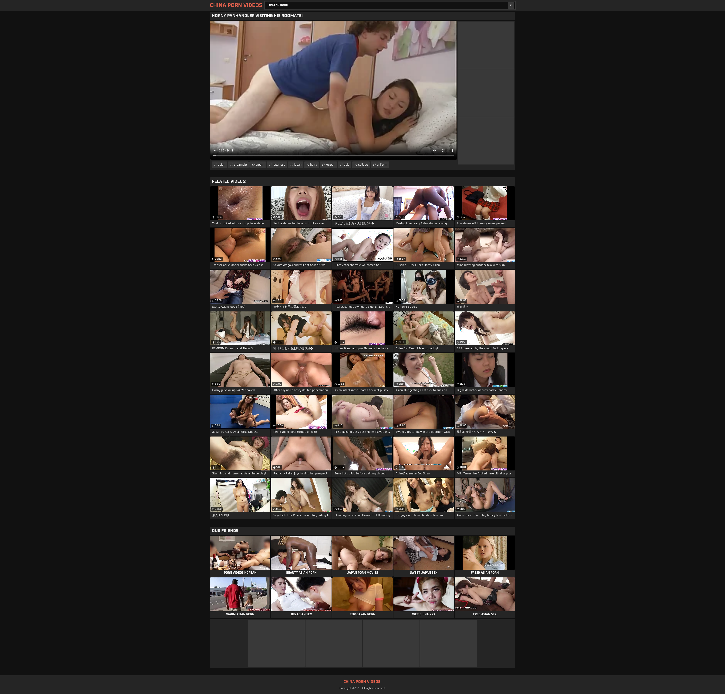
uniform (382, 164)
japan (298, 164)
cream (259, 164)
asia (346, 164)
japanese (279, 164)
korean (330, 164)
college (363, 164)
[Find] (511, 5)
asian (221, 164)
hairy (313, 164)
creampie (240, 164)
